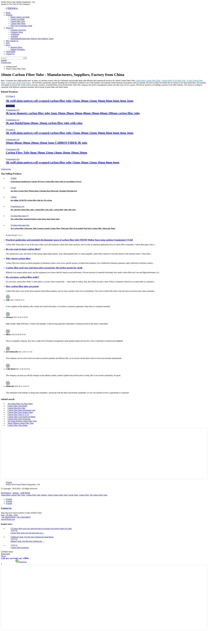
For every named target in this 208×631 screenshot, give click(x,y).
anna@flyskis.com (8, 519)
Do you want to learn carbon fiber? (23, 249)
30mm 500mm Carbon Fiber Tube (21, 423)
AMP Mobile (25, 493)
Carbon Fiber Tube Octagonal (19, 419)
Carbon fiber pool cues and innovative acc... (27, 533)
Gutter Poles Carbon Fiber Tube (148, 81)
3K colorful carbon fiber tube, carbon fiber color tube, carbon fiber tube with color (43, 210)
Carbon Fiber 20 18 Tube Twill (173, 81)
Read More (10, 106)
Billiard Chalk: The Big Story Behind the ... (27, 541)
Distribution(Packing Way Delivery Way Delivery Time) (32, 39)
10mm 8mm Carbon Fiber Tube (13, 495)
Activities (14, 36)
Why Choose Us (12, 41)
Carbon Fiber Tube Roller (17, 406)
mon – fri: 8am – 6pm (9, 515)
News (8, 45)
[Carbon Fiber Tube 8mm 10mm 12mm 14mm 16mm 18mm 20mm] (12, 149)
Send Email (5, 554)
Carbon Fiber (84, 495)
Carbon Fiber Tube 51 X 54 (18, 415)
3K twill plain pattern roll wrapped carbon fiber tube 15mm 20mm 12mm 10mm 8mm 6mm (62, 162)
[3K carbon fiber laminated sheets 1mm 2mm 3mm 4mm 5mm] (20, 216)
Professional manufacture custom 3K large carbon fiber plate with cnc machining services (46, 181)
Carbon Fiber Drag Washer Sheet (20, 412)
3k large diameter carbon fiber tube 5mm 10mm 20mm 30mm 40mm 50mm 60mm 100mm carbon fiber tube (73, 113)
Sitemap (16, 493)
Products (9, 15)
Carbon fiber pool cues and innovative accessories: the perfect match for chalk (44, 267)
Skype (3, 556)
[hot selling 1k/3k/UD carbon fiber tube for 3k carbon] (13, 197)
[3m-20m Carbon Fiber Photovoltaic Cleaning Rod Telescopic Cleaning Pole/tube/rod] (13, 188)
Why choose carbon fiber (18, 258)
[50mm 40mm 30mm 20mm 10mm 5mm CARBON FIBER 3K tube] (12, 140)
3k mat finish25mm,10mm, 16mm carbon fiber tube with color (44, 123)
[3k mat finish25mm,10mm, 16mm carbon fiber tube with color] (12, 120)
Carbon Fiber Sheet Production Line (21, 410)
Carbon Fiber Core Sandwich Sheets (21, 417)
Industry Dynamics (18, 49)
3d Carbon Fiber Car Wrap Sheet (20, 404)
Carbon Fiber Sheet (18, 23)
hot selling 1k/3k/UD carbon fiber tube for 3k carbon (31, 200)
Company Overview (18, 30)
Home (8, 13)
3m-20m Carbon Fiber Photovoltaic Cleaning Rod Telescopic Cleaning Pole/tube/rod (44, 191)
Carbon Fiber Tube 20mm (17, 425)
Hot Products (6, 493)
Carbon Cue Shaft (17, 19)
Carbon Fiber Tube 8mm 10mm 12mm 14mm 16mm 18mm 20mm (46, 152)
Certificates (15, 34)
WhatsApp (22, 562)
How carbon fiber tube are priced (22, 286)
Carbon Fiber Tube (18, 21)
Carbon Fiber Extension (20, 548)
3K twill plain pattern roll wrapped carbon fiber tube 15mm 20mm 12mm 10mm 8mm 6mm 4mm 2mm (69, 100)
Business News (16, 47)
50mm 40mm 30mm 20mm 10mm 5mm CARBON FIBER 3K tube (46, 142)
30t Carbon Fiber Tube (98, 495)
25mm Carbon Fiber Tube (57, 495)
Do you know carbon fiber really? (22, 277)
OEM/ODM (10, 52)
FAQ (8, 43)
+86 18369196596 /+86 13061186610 (15, 517)
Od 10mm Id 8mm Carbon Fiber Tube (22, 421)
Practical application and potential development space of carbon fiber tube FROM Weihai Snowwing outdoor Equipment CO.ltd (69, 240)
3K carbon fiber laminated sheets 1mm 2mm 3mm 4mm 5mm (35, 219)
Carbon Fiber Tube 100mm (36, 495)
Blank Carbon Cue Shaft (20, 17)
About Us (9, 28)
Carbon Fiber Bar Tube (16, 408)
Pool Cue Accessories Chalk (21, 26)
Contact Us (10, 54)
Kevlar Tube (73, 495)
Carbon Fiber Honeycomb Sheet (18, 83)
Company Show (17, 32)
